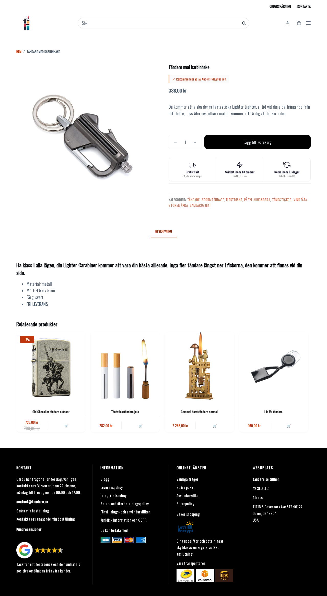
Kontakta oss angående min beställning (45, 519)
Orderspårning (280, 6)
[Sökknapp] (244, 23)
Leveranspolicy (111, 487)
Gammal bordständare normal (199, 411)
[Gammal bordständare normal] (199, 366)
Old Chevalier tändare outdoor (50, 411)
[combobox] (160, 23)
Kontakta (304, 6)
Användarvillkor (188, 495)
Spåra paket (186, 487)
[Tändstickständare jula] (125, 366)
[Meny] (308, 23)
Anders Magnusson (214, 79)
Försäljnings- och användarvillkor (125, 511)
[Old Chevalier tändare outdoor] (51, 366)
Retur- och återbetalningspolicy (124, 503)
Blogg (104, 479)
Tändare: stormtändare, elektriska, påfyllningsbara (228, 199)
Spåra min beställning (32, 510)
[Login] (287, 23)
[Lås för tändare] (273, 366)
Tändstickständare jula (125, 411)
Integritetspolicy (113, 495)
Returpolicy (185, 503)
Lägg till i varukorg (257, 142)
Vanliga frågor (187, 479)
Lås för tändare (273, 411)
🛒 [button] (66, 425)
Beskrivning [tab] (163, 231)
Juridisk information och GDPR (123, 520)
